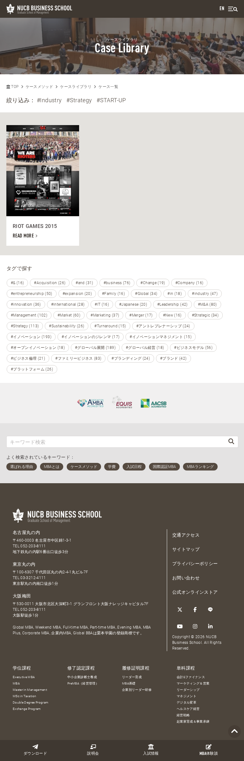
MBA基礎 (129, 683)
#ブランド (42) (173, 358)
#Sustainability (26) (66, 326)
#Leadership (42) (172, 304)
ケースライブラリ (76, 86)
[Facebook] (195, 609)
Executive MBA (24, 677)
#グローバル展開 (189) (95, 347)
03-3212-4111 (33, 578)
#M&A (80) (207, 304)
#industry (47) (205, 293)
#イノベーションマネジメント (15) (161, 337)
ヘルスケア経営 (188, 709)
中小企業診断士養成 (82, 677)
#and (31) (84, 283)
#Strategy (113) (25, 326)
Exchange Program (27, 709)
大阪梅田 (22, 595)
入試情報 (151, 754)
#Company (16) (189, 283)
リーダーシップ (188, 689)
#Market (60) (69, 315)
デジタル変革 (186, 702)
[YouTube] (179, 626)
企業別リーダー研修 (137, 689)
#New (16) (172, 315)
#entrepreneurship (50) (31, 293)
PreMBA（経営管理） (83, 683)
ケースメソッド (39, 86)
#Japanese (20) (133, 304)
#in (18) (174, 293)
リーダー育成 (132, 677)
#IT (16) (102, 304)
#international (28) (68, 304)
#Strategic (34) (205, 315)
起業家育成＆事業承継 (193, 721)
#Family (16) (113, 293)
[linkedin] (210, 626)
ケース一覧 (108, 86)
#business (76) (117, 283)
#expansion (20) (77, 293)
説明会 (93, 754)
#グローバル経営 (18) (145, 347)
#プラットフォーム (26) (32, 369)
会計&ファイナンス (191, 677)
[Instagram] (195, 626)
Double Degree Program (30, 702)
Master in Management (30, 689)
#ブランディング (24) (131, 358)
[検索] (231, 441)
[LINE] (210, 609)
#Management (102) (29, 315)
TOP (14, 86)
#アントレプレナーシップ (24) (163, 326)
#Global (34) (146, 293)
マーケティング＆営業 (193, 683)
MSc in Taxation (24, 696)
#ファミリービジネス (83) (78, 358)
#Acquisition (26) (49, 283)
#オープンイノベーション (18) (38, 347)
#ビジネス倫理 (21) (28, 358)
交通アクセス (186, 534)
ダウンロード (35, 754)
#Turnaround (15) (110, 326)
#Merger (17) (140, 315)
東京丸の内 (24, 564)
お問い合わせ (186, 577)
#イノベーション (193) (31, 337)
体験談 (209, 754)
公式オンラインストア (195, 592)
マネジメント (186, 696)
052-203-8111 (33, 546)
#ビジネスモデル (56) (193, 347)
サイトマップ (186, 549)
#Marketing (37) (105, 315)
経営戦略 (183, 715)
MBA (16, 683)
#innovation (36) (26, 304)
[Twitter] (179, 609)
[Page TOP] (234, 731)
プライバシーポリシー (195, 563)
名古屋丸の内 (26, 532)
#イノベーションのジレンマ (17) (90, 337)
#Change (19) (152, 283)
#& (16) (17, 283)
